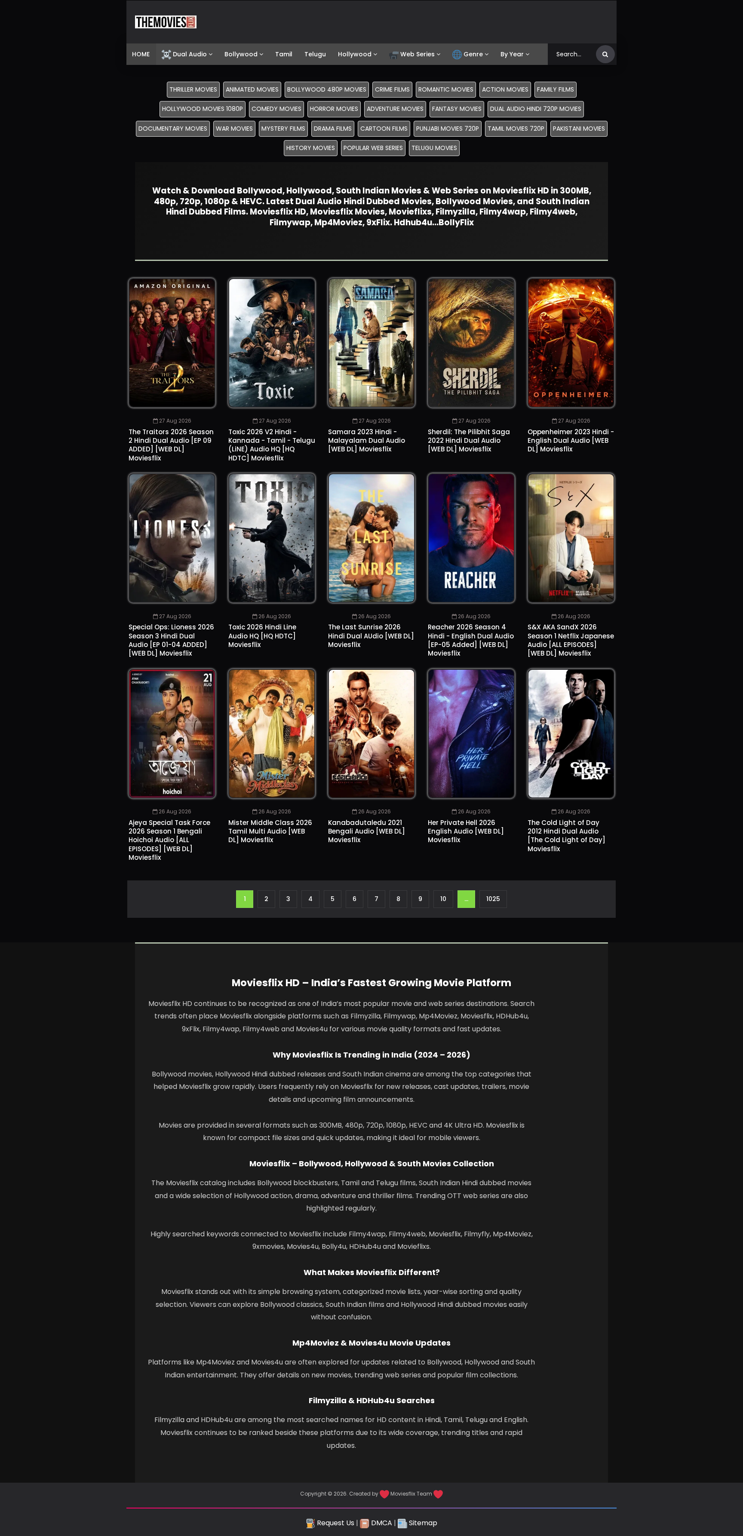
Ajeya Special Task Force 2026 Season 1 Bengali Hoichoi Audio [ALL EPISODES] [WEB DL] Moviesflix (169, 840)
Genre (473, 54)
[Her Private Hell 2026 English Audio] (471, 733)
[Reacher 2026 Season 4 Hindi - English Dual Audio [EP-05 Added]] (471, 538)
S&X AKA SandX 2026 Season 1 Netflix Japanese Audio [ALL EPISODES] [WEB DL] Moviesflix (571, 640)
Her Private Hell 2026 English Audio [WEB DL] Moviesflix (466, 831)
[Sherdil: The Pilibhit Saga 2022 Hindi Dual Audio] (471, 343)
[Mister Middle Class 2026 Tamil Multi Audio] (271, 733)
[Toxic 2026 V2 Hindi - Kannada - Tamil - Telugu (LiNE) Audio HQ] (271, 343)
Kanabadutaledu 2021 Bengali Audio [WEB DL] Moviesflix (366, 831)
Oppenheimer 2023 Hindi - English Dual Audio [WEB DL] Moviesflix (571, 440)
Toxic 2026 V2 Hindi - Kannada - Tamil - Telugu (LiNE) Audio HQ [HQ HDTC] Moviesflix (271, 445)
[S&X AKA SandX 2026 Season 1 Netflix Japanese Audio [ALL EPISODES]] (571, 538)
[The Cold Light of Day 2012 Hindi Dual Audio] (571, 733)
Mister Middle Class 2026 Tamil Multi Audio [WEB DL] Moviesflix (270, 831)
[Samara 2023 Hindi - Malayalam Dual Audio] (371, 343)
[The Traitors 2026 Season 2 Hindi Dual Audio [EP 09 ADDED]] (172, 343)
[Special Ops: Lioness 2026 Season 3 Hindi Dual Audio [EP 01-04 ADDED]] (172, 538)
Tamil (283, 54)
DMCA (380, 1523)
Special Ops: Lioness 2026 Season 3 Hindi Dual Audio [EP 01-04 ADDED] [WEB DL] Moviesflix (171, 640)
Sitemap (422, 1523)
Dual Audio (190, 54)
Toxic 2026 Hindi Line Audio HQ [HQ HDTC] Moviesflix (262, 635)
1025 (493, 899)
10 (443, 899)
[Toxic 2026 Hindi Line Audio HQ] (271, 538)
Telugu (315, 54)
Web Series (417, 54)
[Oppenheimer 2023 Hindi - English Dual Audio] (571, 343)
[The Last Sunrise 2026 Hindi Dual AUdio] (371, 538)
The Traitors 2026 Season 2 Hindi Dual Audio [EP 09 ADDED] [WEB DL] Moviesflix (171, 445)
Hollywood (355, 54)
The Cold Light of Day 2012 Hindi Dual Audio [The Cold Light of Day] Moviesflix (566, 835)
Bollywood (241, 54)
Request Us (334, 1523)
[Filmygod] (165, 21)
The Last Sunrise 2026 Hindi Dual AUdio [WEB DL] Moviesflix (371, 635)
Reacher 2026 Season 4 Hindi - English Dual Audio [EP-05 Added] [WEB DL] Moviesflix (471, 640)
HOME (141, 54)
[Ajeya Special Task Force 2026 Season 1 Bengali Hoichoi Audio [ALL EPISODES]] (172, 733)
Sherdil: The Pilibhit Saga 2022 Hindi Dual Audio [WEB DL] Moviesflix (469, 440)
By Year (512, 54)
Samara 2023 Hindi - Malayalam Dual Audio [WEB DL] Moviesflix (366, 440)
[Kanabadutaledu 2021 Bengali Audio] (371, 733)
